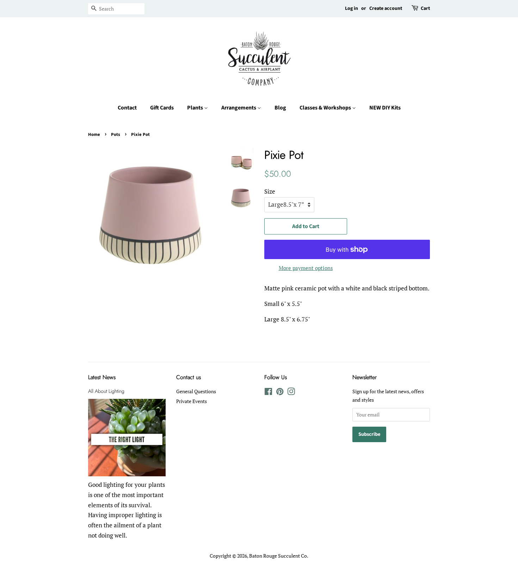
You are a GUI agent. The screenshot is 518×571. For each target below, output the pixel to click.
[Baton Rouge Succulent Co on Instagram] (291, 392)
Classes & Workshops (326, 108)
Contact (127, 108)
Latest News (102, 377)
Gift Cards (162, 108)
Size (269, 191)
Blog (280, 108)
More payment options (306, 267)
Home (94, 134)
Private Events (191, 401)
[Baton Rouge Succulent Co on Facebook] (268, 392)
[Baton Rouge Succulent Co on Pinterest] (280, 392)
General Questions (196, 391)
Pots (115, 134)
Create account (385, 8)
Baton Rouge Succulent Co (278, 555)
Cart (425, 8)
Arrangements (239, 108)
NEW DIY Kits (385, 108)
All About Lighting (106, 391)
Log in (351, 8)
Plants (195, 108)
